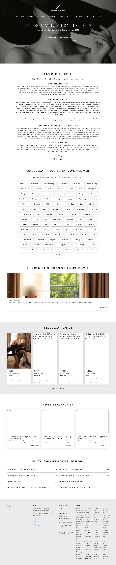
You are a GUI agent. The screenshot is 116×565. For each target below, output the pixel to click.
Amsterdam (34, 184)
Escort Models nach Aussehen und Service (58, 268)
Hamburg (55, 209)
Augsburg (63, 184)
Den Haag (22, 199)
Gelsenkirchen (60, 204)
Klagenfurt (69, 219)
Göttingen (33, 209)
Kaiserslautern (87, 214)
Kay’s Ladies (20, 17)
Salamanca (64, 240)
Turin (24, 250)
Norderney (45, 234)
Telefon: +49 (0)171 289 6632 (42, 508)
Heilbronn (93, 209)
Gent (81, 204)
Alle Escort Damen (58, 388)
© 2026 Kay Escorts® (65, 522)
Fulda (47, 204)
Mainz (68, 229)
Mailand (57, 229)
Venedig (57, 250)
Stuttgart (62, 245)
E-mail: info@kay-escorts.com (42, 510)
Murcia (23, 234)
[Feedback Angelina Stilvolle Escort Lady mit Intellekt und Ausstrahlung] (58, 422)
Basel (49, 189)
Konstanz (90, 219)
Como (93, 194)
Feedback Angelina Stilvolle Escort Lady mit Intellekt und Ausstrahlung (57, 437)
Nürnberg (58, 234)
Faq (87, 17)
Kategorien (40, 17)
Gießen (91, 204)
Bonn (34, 194)
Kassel (37, 219)
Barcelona (38, 189)
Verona (68, 250)
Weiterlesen (103, 307)
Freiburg (37, 204)
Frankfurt (25, 204)
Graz (44, 209)
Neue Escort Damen (58, 327)
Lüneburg (90, 224)
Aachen (21, 184)
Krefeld (24, 224)
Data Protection (63, 516)
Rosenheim (40, 240)
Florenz (94, 199)
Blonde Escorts (14, 300)
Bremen (59, 194)
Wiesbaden (90, 250)
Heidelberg (80, 209)
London (67, 224)
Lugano (78, 224)
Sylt (72, 245)
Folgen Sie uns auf (65, 533)
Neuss (33, 234)
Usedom (34, 250)
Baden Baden (24, 189)
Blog (60, 508)
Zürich (58, 255)
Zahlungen (79, 17)
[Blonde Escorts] (58, 285)
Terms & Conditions (65, 518)
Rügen (52, 240)
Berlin (71, 189)
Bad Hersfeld (76, 184)
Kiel (46, 219)
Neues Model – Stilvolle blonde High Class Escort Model (92, 437)
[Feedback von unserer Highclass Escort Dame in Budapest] (23, 422)
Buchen (61, 17)
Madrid (46, 229)
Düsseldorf (69, 199)
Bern (80, 189)
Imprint (61, 520)
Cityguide (30, 17)
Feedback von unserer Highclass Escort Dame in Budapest (22, 437)
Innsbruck (62, 214)
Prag (93, 234)
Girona (21, 209)
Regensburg (27, 240)
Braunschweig (46, 194)
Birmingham (92, 189)
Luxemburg (24, 229)
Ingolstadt (49, 214)
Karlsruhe (25, 219)
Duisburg (57, 199)
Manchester (80, 229)
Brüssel (70, 194)
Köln (80, 219)
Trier (93, 245)
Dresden (35, 199)
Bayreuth (60, 189)
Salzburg (77, 240)
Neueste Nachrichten (58, 404)
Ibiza (38, 214)
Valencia (46, 250)
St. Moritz (36, 245)
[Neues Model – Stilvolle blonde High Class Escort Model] (92, 422)
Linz (45, 224)
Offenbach (70, 234)
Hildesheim (27, 214)
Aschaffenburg (49, 184)
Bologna (23, 194)
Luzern (36, 229)
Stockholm (49, 245)
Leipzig (35, 224)
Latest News (51, 17)
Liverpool (56, 224)
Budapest (82, 194)
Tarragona (82, 245)
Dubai (46, 199)
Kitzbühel (56, 219)
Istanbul (74, 214)
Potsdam (83, 234)
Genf (72, 204)
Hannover (67, 209)
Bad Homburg (92, 184)
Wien (78, 250)
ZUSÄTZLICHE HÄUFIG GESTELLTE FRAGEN (58, 461)
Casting (69, 17)
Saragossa (89, 240)
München (93, 229)
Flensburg (82, 199)
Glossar (61, 510)
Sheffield (24, 245)
